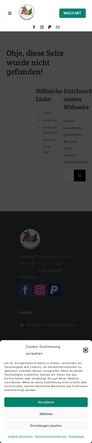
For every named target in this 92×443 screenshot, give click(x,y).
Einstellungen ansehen (46, 425)
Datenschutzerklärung (50, 436)
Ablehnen (46, 414)
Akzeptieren (46, 402)
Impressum (76, 436)
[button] (85, 350)
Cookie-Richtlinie (20, 436)
